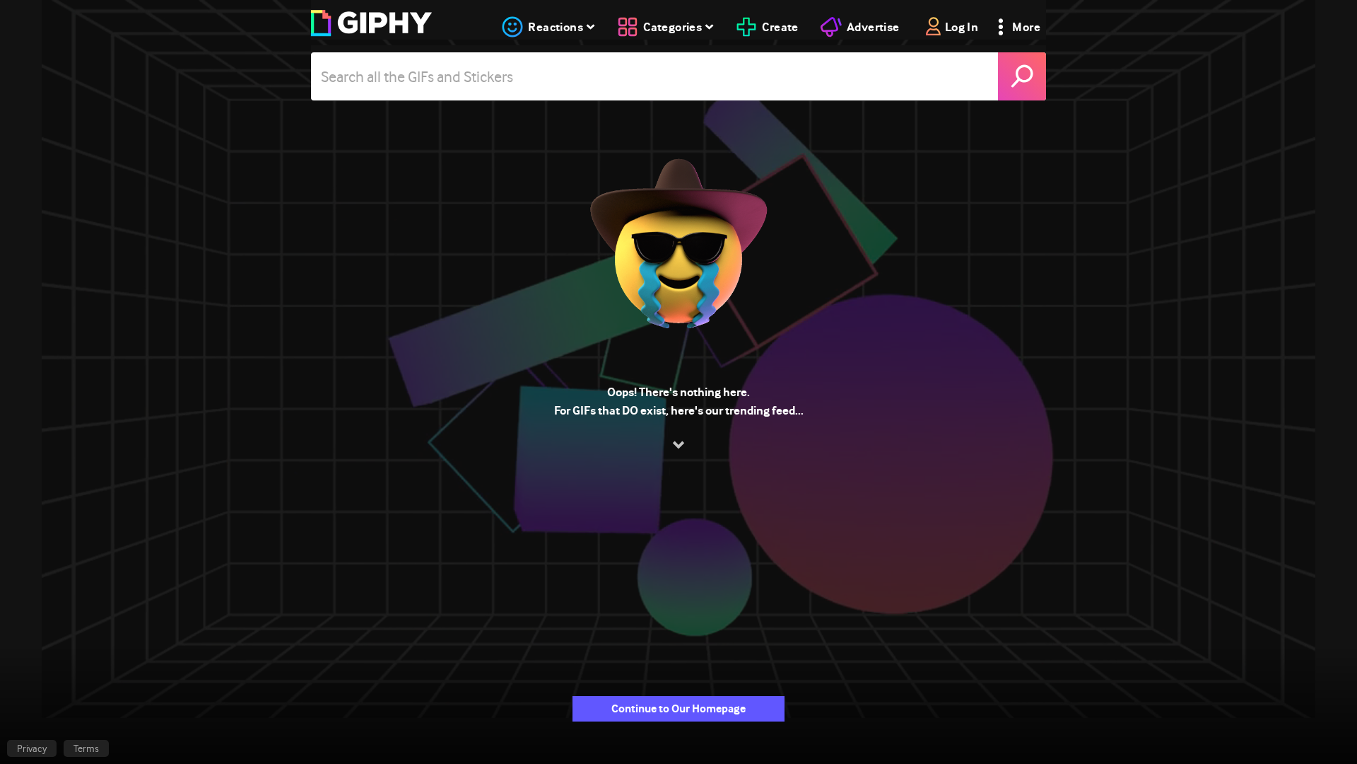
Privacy (32, 748)
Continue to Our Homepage (678, 708)
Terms (86, 748)
